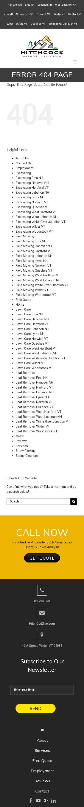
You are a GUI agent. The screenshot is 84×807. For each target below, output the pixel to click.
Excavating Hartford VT (32, 188)
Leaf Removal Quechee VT (35, 407)
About (42, 740)
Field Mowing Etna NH (31, 241)
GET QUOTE (42, 558)
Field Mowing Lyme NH (32, 261)
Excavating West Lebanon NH (36, 217)
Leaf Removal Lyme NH (32, 397)
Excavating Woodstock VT (34, 231)
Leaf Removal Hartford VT (34, 387)
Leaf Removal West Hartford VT (38, 412)
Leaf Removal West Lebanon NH (39, 417)
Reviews (21, 441)
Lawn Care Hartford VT (32, 324)
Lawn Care (23, 309)
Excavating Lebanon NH (32, 192)
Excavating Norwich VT (32, 202)
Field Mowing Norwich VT (33, 265)
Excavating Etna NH (29, 178)
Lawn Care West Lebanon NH (36, 353)
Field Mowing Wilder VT (32, 290)
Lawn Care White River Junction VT (40, 358)
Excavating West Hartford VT (36, 212)
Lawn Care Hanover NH (32, 319)
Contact (42, 791)
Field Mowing (25, 236)
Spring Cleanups (27, 456)
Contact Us (24, 163)
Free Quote (23, 300)
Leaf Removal (25, 373)
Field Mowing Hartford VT (34, 251)
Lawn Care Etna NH (29, 314)
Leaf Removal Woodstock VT (37, 431)
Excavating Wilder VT (30, 226)
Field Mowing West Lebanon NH (38, 280)
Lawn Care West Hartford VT (36, 348)
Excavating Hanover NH (32, 183)
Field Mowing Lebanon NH (34, 256)
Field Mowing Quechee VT (34, 270)
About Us (22, 158)
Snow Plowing (26, 451)
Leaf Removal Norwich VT (34, 402)
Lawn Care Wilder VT (30, 363)
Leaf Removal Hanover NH (34, 382)
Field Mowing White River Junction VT (42, 285)
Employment (24, 168)
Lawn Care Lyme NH (30, 334)
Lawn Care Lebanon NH (32, 329)
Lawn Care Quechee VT (32, 343)
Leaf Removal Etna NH (32, 378)
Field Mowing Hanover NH (34, 246)
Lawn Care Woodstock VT (34, 368)
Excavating (23, 173)
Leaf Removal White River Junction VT (43, 421)
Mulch (20, 436)
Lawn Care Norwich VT (32, 339)
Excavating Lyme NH (30, 197)
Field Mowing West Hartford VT (38, 275)
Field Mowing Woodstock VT (36, 295)
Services (22, 446)
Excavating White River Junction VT (40, 222)
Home (20, 304)
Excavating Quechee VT (32, 207)
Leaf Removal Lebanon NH (35, 392)
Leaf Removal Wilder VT (33, 426)
